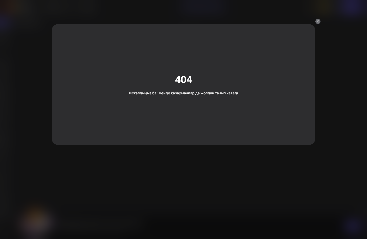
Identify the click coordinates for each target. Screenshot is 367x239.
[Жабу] (317, 21)
